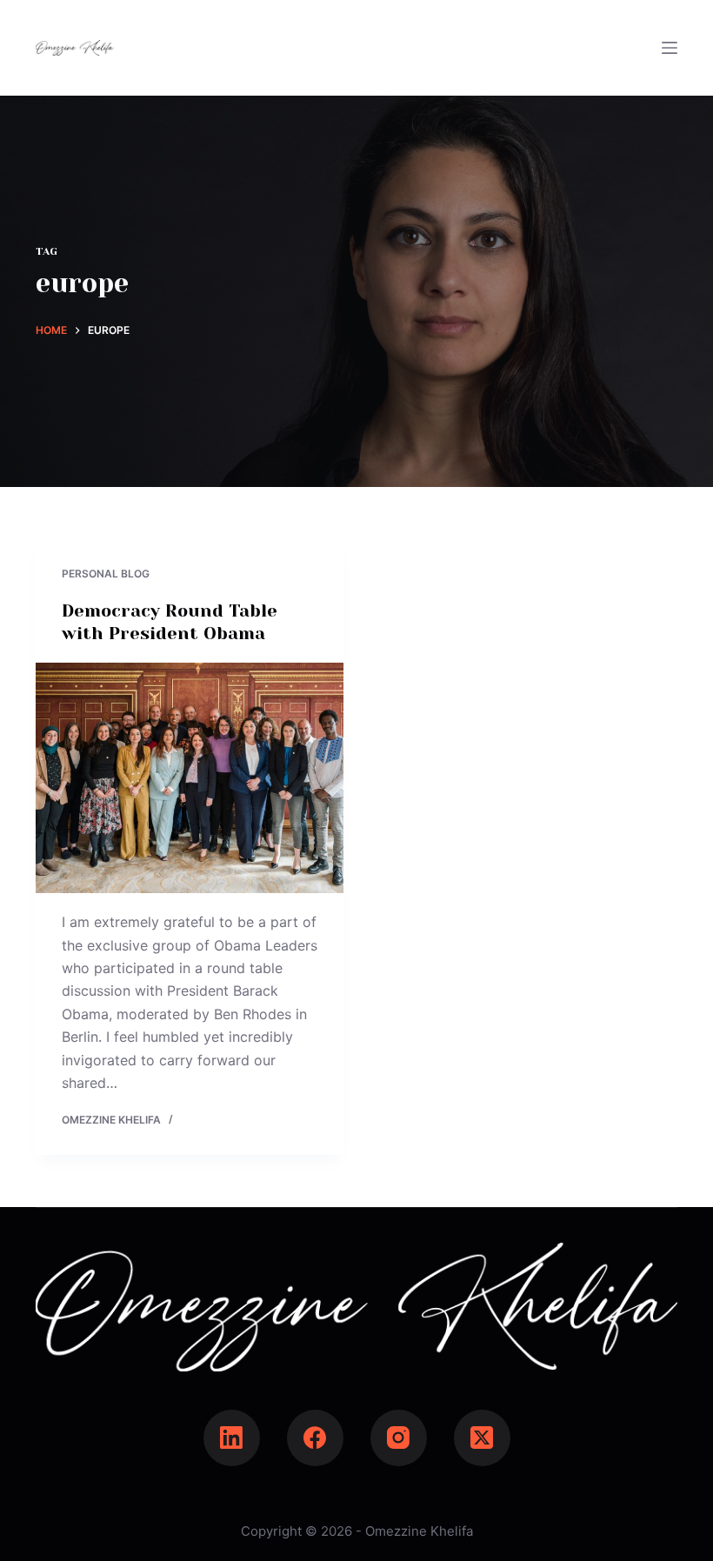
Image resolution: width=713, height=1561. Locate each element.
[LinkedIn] (231, 1438)
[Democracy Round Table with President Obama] (189, 778)
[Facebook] (315, 1438)
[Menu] (669, 48)
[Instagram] (398, 1438)
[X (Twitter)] (482, 1438)
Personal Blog (106, 573)
